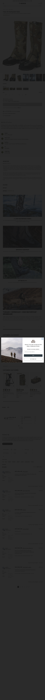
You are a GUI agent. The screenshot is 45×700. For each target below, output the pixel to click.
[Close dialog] (42, 339)
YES (33, 355)
